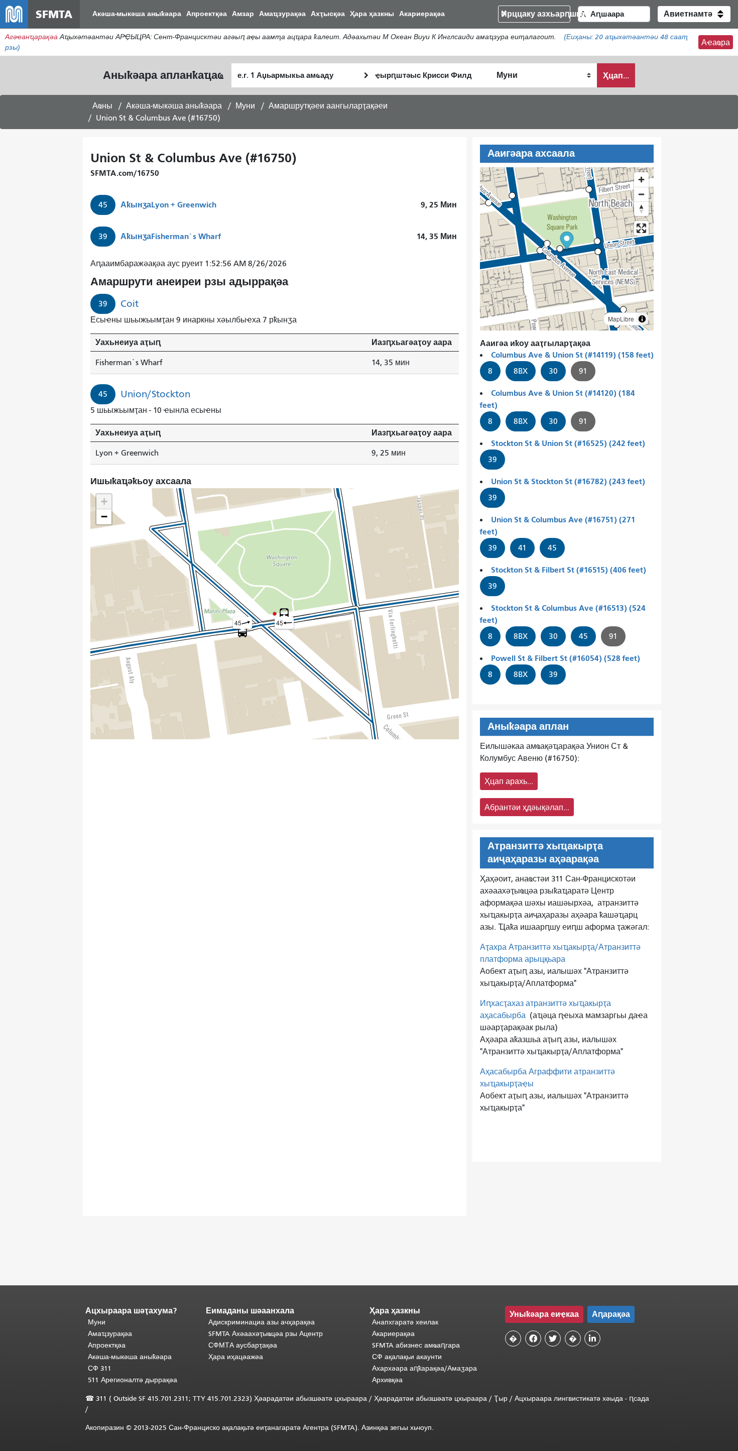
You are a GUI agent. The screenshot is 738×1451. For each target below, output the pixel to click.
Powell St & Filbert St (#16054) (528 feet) (565, 658)
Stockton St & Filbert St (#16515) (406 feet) (568, 570)
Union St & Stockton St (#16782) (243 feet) (568, 481)
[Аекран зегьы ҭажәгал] (641, 228)
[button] (694, 14)
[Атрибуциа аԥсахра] (642, 319)
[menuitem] (137, 14)
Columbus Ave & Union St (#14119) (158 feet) (572, 355)
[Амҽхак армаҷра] (641, 194)
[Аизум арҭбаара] (641, 179)
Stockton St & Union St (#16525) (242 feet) (568, 443)
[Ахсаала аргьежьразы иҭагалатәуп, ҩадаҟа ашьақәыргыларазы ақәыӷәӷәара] (641, 208)
